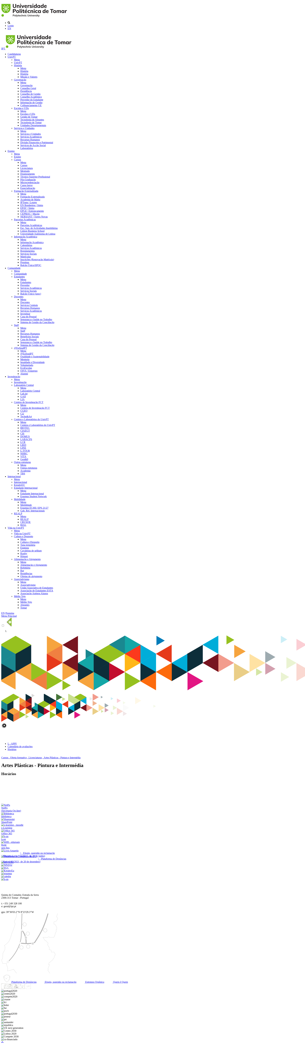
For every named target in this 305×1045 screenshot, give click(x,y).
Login (11, 25)
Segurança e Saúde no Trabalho (36, 319)
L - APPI (12, 743)
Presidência (26, 91)
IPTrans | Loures (28, 202)
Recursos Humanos (30, 139)
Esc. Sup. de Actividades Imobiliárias (39, 228)
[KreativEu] (7, 870)
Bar (22, 570)
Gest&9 (24, 459)
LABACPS (26, 439)
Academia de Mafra (30, 199)
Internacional (14, 476)
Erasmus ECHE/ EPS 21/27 (34, 507)
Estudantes (19, 276)
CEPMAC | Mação (30, 213)
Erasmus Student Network (33, 496)
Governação (20, 79)
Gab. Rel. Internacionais (32, 510)
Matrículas (25, 256)
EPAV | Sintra (27, 208)
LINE (23, 448)
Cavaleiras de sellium (31, 550)
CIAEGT (25, 430)
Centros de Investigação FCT (28, 402)
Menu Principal (9, 616)
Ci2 (22, 413)
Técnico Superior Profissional (35, 176)
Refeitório (25, 567)
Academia (25, 470)
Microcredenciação (29, 182)
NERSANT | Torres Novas (34, 216)
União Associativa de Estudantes (36, 587)
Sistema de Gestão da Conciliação (37, 322)
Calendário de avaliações (20, 746)
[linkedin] (22, 988)
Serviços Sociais (28, 253)
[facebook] (4, 988)
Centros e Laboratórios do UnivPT (31, 419)
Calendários (26, 245)
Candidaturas (14, 54)
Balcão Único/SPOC (30, 265)
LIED (23, 445)
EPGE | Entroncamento (32, 211)
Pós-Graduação (28, 179)
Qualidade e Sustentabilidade (34, 356)
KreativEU (19, 485)
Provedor (25, 285)
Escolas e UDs (21, 108)
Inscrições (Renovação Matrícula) (37, 259)
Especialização (27, 188)
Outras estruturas (22, 462)
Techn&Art (26, 416)
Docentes (18, 296)
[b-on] (4, 879)
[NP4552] (6, 865)
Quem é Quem (120, 982)
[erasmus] (6, 873)
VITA (23, 456)
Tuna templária (27, 545)
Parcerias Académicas (25, 219)
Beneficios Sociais (29, 336)
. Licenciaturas (34, 757)
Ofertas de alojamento (31, 576)
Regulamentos (27, 251)
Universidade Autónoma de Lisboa (37, 233)
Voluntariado (26, 365)
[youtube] (16, 988)
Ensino (11, 151)
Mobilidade (19, 499)
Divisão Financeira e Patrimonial (36, 142)
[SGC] (5, 867)
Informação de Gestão (31, 102)
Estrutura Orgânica (94, 982)
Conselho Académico (31, 96)
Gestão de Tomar (28, 116)
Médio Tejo (20, 596)
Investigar (25, 313)
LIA (22, 399)
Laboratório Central (24, 385)
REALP (18, 513)
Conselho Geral (28, 88)
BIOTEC (25, 428)
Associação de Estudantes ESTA (36, 590)
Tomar (23, 607)
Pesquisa (9, 613)
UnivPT (12, 57)
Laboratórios (26, 148)
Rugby (23, 553)
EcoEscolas (26, 368)
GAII (23, 396)
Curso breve (26, 185)
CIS (22, 433)
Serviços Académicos (31, 136)
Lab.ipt (23, 393)
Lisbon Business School (32, 231)
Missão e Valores (28, 76)
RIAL (23, 525)
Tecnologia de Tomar (31, 122)
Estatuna (24, 547)
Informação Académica (25, 236)
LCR (22, 442)
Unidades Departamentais (33, 125)
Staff (16, 325)
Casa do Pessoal (28, 316)
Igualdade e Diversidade (32, 362)
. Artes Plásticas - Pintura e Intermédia (62, 757)
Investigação (14, 376)
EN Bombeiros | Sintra (31, 205)
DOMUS (25, 436)
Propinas (24, 262)
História (18, 65)
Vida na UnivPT (16, 527)
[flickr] (28, 988)
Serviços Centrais (29, 305)
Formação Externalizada (26, 191)
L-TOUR (25, 450)
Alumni (24, 373)
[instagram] (10, 988)
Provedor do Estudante (31, 99)
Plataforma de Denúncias (24, 982)
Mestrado (25, 171)
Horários (12, 749)
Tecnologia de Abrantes (32, 119)
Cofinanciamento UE (31, 105)
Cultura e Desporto (23, 536)
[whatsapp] (34, 988)
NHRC (24, 453)
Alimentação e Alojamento (27, 559)
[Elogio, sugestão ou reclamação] (10, 850)
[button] (2, 1042)
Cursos (17, 159)
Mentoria (24, 359)
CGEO (23, 410)
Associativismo (21, 579)
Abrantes (24, 605)
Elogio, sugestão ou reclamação (60, 982)
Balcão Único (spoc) (30, 293)
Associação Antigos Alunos (34, 593)
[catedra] (6, 876)
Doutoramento (27, 174)
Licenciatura (26, 168)
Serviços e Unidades (24, 128)
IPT (3, 48)
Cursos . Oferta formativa (14, 757)
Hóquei (24, 556)
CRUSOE (25, 522)
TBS (22, 473)
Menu (17, 59)
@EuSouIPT (20, 348)
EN (9, 28)
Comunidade (14, 268)
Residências (26, 573)
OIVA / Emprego (28, 370)
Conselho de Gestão (30, 94)
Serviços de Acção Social (33, 145)
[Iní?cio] (34, 17)
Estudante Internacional (25, 488)
